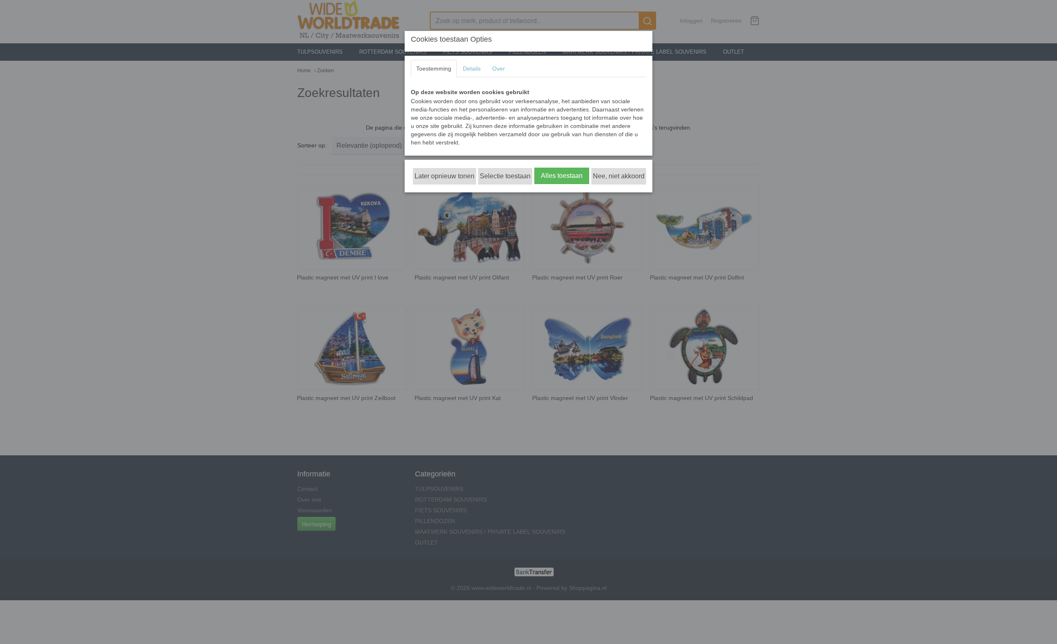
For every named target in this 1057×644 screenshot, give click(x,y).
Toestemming (433, 68)
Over (498, 68)
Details (472, 68)
